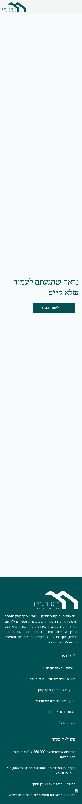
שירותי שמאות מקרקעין (58, 668)
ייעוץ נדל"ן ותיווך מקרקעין (56, 690)
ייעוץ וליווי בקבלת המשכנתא (55, 701)
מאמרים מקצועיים (62, 711)
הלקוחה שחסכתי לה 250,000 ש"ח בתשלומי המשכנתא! (44, 754)
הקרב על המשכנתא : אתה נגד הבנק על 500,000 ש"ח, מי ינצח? (41, 770)
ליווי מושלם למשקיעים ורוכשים (52, 679)
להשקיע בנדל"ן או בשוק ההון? (53, 784)
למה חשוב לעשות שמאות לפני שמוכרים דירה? (42, 795)
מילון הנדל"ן (66, 722)
